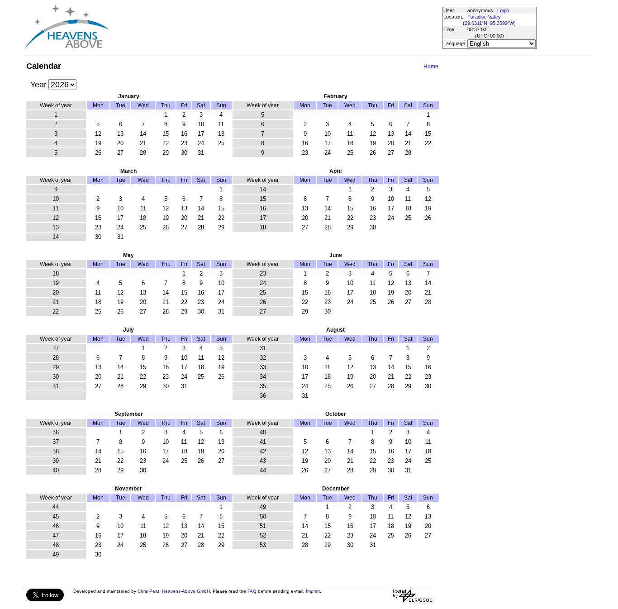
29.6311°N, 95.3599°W (489, 23)
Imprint (313, 591)
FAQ (252, 591)
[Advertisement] (275, 27)
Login (503, 10)
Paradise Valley (484, 16)
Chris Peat (148, 591)
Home (430, 66)
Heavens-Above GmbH (186, 591)
